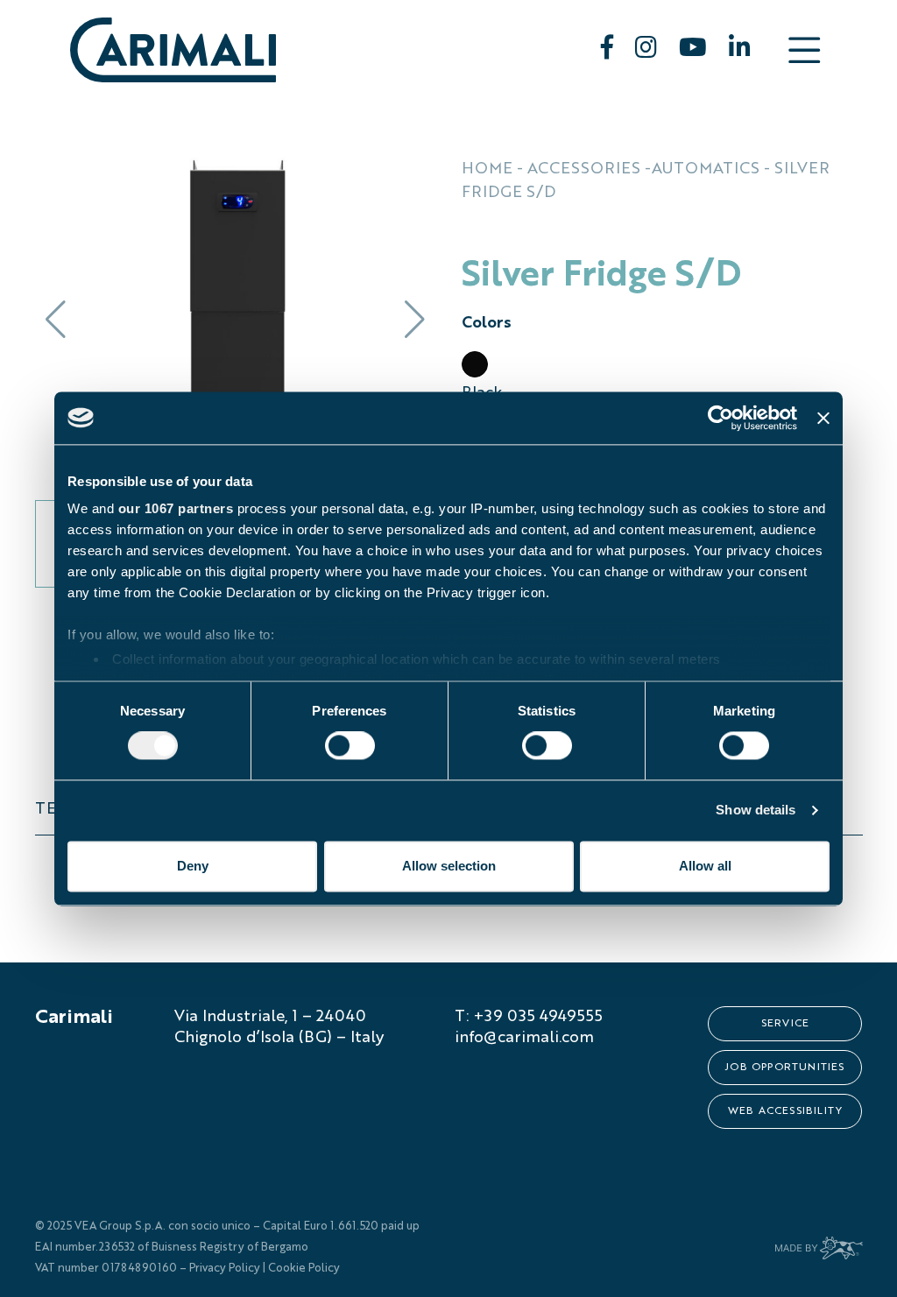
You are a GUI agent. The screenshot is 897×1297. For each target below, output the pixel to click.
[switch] (350, 746)
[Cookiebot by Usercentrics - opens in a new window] (720, 418)
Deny (192, 865)
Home (487, 169)
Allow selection (449, 865)
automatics (705, 169)
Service (785, 1024)
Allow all (705, 865)
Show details (755, 810)
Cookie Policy (304, 1268)
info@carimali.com (524, 1038)
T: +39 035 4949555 (529, 1017)
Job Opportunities (784, 1067)
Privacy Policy (224, 1268)
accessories (583, 169)
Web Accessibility (785, 1111)
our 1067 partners (176, 508)
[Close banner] (823, 418)
